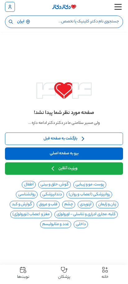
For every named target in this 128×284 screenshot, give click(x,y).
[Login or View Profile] (10, 7)
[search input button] (11, 22)
